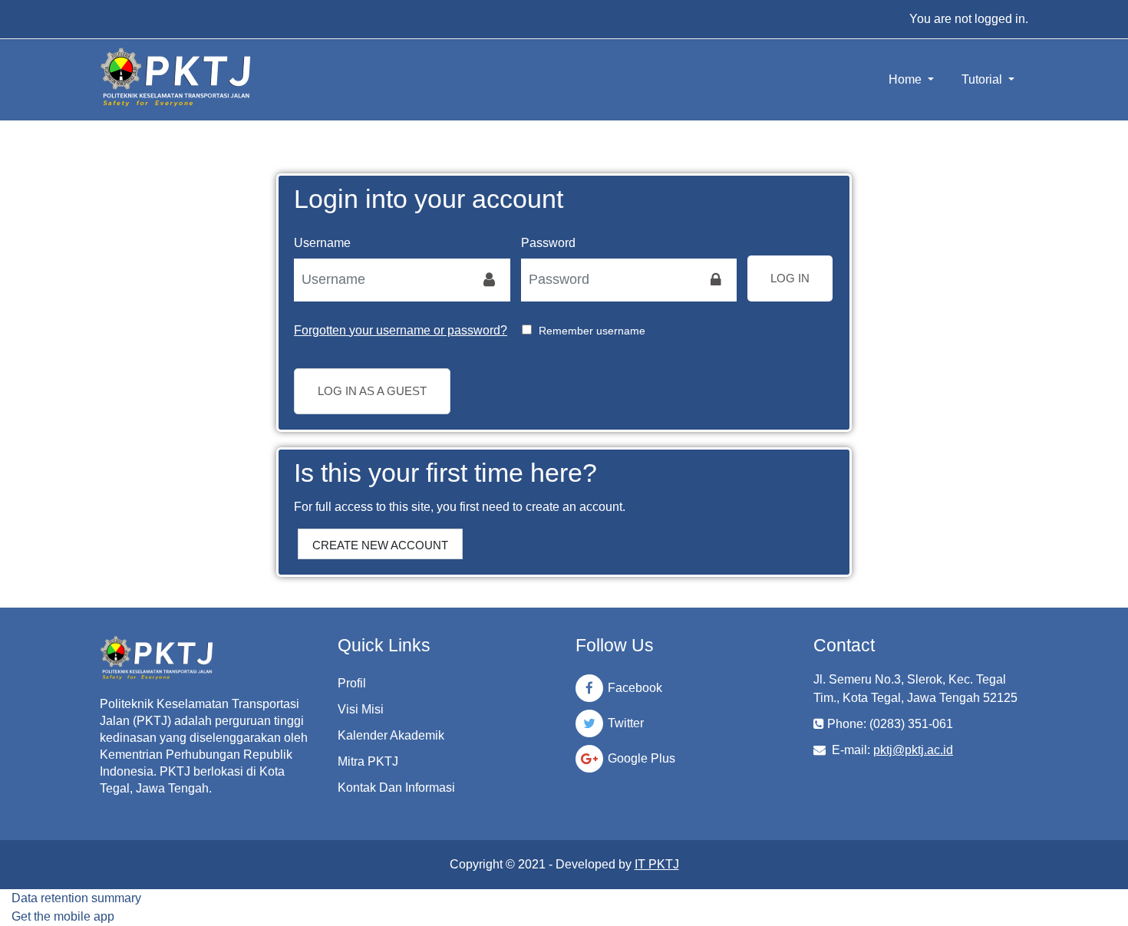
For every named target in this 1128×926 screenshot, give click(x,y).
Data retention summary (76, 898)
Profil (352, 683)
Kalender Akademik (391, 735)
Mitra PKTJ (368, 761)
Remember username (592, 331)
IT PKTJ (657, 864)
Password (548, 242)
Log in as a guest (372, 390)
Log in (790, 278)
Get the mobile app (63, 916)
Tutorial (983, 79)
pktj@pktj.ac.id (913, 749)
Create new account (380, 545)
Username (322, 242)
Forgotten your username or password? (400, 330)
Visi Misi (361, 709)
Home (907, 79)
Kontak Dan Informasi (396, 787)
